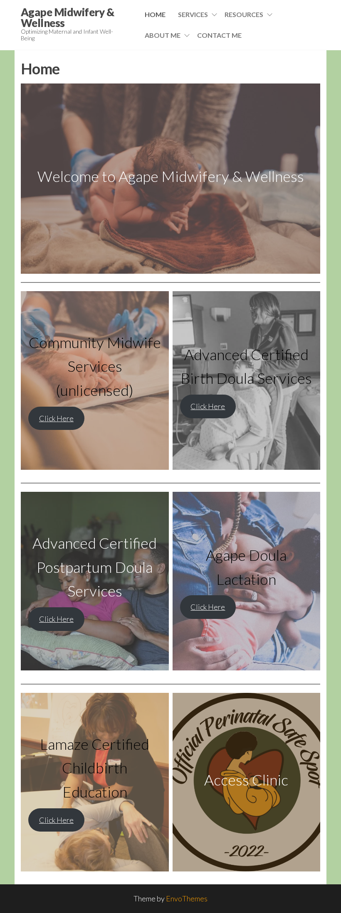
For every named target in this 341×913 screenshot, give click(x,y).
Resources (244, 14)
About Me (162, 35)
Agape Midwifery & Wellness (67, 17)
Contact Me (219, 35)
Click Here (56, 418)
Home (155, 14)
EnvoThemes (187, 898)
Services (193, 14)
